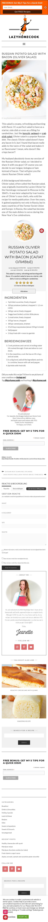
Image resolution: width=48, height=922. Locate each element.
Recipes (40, 458)
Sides (43, 458)
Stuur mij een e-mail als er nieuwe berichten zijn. (16, 563)
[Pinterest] (5, 917)
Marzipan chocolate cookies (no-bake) (15, 850)
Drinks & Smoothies (8, 809)
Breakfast (16, 458)
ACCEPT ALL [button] (23, 917)
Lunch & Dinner (33, 458)
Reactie (4, 532)
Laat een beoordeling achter (36, 488)
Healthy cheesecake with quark (12, 843)
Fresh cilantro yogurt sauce (11, 853)
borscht (26, 133)
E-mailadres (6, 513)
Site (3, 522)
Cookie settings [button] (9, 917)
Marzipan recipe (7, 847)
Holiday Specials (24, 458)
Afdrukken (24, 291)
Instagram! (21, 377)
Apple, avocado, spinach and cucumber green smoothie (20, 857)
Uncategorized (7, 833)
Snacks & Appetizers (9, 826)
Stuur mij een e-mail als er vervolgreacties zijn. (16, 558)
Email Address (8, 440)
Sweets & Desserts (8, 829)
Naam (4, 503)
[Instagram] (5, 912)
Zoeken (24, 742)
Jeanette (9, 457)
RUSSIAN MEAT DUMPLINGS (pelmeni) (18, 471)
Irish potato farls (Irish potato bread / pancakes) (23, 474)
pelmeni (35, 133)
